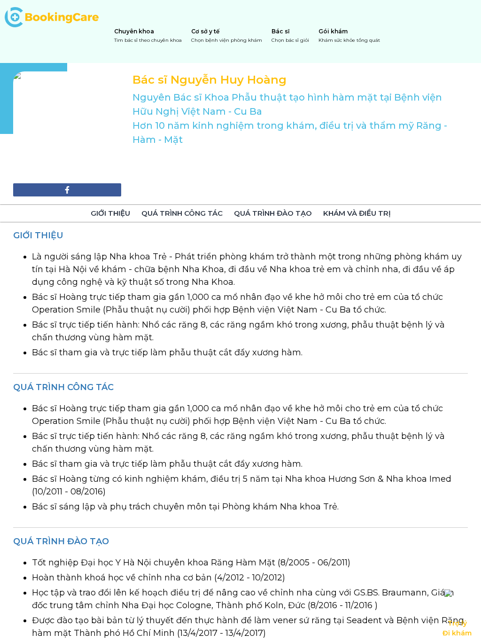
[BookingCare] (52, 16)
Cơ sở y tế (226, 35)
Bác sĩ (290, 35)
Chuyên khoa (148, 35)
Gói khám (349, 35)
